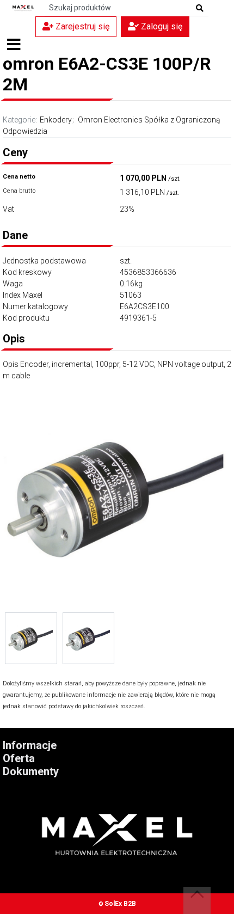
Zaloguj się (160, 26)
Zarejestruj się (81, 26)
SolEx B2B (120, 903)
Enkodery (56, 119)
